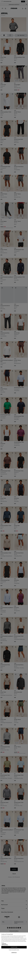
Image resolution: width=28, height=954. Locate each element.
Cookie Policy (4, 943)
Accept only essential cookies (14, 949)
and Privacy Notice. (5, 944)
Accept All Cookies (14, 947)
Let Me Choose (13, 952)
